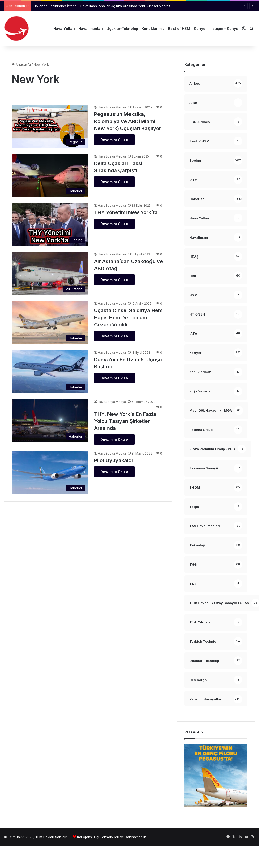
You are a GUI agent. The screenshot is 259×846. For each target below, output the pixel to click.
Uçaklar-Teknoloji (122, 28)
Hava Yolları (64, 28)
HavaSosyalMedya (112, 107)
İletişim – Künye (224, 28)
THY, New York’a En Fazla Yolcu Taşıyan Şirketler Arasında (125, 421)
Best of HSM (179, 28)
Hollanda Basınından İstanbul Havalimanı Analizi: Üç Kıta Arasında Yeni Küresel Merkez (102, 6)
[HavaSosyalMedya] (16, 28)
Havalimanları (90, 28)
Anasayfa (23, 64)
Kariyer (200, 28)
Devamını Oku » (114, 139)
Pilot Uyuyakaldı (113, 460)
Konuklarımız (153, 28)
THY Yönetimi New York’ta (126, 212)
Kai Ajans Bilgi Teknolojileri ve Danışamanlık (111, 837)
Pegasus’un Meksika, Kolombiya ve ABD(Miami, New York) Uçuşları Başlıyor (127, 121)
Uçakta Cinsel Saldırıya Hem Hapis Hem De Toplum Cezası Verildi (128, 317)
